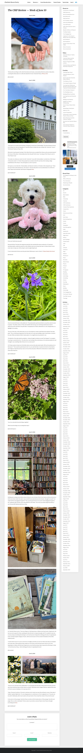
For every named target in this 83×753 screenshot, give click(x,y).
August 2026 (66, 304)
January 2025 (66, 342)
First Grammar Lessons (68, 20)
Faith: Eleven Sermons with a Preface (69, 27)
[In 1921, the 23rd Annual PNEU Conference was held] (73, 160)
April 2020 (65, 458)
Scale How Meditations (68, 22)
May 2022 (65, 407)
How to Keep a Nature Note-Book (69, 105)
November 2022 (66, 395)
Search (71, 2)
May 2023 (65, 383)
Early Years (65, 217)
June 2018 (65, 502)
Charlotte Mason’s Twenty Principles (69, 55)
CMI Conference (66, 202)
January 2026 (66, 318)
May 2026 (65, 310)
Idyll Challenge (66, 239)
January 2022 (66, 415)
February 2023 (66, 389)
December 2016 (66, 539)
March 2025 (65, 338)
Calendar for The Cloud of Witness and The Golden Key (69, 36)
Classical (65, 200)
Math (64, 251)
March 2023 (65, 387)
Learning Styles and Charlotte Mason (69, 97)
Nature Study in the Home (49, 251)
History (64, 237)
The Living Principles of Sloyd (69, 83)
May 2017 (65, 529)
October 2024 (66, 348)
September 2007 (66, 569)
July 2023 (65, 379)
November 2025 (66, 322)
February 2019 (66, 486)
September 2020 (66, 448)
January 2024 (66, 367)
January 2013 (66, 557)
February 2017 (66, 535)
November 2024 (66, 346)
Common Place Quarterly (68, 207)
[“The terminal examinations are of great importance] (73, 153)
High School (65, 235)
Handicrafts (65, 231)
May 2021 (65, 431)
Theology (65, 298)
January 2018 (66, 513)
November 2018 (66, 492)
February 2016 (66, 555)
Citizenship (65, 198)
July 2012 (65, 559)
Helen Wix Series (66, 233)
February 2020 (66, 462)
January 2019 (66, 488)
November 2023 (66, 371)
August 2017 (66, 523)
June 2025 (65, 332)
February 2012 (66, 561)
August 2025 (66, 328)
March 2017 (65, 533)
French (64, 223)
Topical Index (65, 2)
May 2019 (65, 480)
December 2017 (66, 515)
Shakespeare (66, 284)
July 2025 (65, 330)
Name (14, 733)
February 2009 (66, 565)
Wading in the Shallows (68, 99)
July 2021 (65, 427)
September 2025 (66, 326)
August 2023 (66, 377)
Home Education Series (45, 2)
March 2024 (65, 363)
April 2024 (65, 360)
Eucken (64, 221)
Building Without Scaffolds (69, 94)
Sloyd (64, 286)
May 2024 (65, 358)
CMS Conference (66, 205)
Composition (66, 209)
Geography (65, 225)
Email (32, 733)
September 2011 (66, 563)
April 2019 (65, 482)
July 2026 (65, 306)
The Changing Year (67, 34)
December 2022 (66, 393)
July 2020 (65, 452)
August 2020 (66, 450)
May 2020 (65, 456)
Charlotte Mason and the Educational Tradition (68, 59)
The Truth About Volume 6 (68, 90)
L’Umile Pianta (66, 241)
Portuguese (65, 269)
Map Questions (66, 18)
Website (50, 733)
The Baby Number (67, 32)
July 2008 (65, 567)
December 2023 (66, 369)
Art (64, 190)
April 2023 (65, 385)
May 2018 (65, 504)
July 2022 (65, 403)
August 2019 (66, 474)
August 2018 (66, 498)
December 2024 (66, 344)
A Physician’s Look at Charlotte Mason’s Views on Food (70, 115)
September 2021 (66, 423)
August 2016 (66, 547)
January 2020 (66, 464)
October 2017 (66, 519)
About (28, 2)
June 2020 (65, 454)
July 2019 (65, 476)
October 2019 (66, 470)
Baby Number (66, 194)
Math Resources (66, 12)
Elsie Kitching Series (67, 219)
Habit (64, 229)
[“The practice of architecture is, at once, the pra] (66, 153)
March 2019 (65, 484)
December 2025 (66, 320)
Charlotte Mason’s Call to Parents (68, 75)
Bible (64, 196)
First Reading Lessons (68, 92)
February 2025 (66, 340)
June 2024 (65, 356)
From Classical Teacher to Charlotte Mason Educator (69, 125)
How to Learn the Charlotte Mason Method (69, 78)
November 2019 (66, 468)
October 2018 (66, 494)
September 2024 (66, 350)
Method (65, 253)
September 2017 (66, 521)
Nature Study (66, 261)
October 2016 (66, 543)
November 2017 (66, 517)
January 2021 (66, 440)
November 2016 (66, 541)
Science (64, 280)
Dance (64, 211)
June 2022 (65, 405)
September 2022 (66, 399)
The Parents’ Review (67, 294)
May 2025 (65, 334)
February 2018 (66, 511)
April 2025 (65, 336)
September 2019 (66, 472)
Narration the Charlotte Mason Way (70, 122)
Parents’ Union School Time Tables (69, 44)
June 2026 (65, 308)
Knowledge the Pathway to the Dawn (69, 176)
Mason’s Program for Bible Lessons (69, 62)
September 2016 (66, 545)
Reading (65, 271)
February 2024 (66, 365)
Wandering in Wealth (67, 182)
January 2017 (66, 537)
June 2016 (65, 551)
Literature (65, 249)
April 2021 (65, 433)
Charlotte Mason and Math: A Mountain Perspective (69, 65)
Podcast (65, 265)
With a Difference (67, 178)
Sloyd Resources (66, 16)
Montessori (65, 255)
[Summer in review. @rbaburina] (66, 160)
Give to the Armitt (67, 48)
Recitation (65, 273)
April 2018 (65, 507)
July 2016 (65, 549)
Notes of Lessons (67, 46)
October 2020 (66, 446)
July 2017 (65, 525)
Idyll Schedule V (66, 39)
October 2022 (66, 397)
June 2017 (65, 527)
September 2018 (66, 496)
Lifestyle (65, 247)
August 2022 (66, 401)
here (33, 169)
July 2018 (65, 500)
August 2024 (66, 352)
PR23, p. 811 (44, 73)
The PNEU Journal (67, 296)
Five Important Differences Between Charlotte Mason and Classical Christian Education (69, 87)
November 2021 (66, 419)
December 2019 (66, 466)
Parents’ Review (57, 2)
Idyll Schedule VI (66, 41)
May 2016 (65, 553)
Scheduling (65, 278)
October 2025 (66, 324)
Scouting (65, 282)
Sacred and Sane (66, 184)
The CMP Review (67, 24)
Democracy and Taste (67, 213)
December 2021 (66, 417)
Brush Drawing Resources (68, 14)
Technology (65, 290)
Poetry (64, 267)
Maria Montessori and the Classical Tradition (68, 118)
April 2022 (65, 409)
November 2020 (66, 444)
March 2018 (65, 509)
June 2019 (65, 478)
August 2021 (66, 425)
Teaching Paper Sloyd (67, 72)
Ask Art (64, 192)
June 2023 (65, 381)
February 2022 (66, 413)
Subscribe (65, 130)
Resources (35, 2)
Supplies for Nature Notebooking (67, 102)
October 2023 (66, 373)
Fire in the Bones (66, 180)
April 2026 (65, 312)
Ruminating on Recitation (68, 108)
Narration (65, 259)
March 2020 (65, 460)
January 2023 (66, 391)
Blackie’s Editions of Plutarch (69, 30)
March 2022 (65, 411)
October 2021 (66, 421)
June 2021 (65, 429)
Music (64, 257)
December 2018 (66, 490)
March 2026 (65, 314)
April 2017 (65, 531)
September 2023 (66, 375)
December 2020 (66, 442)
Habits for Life (66, 110)
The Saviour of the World (68, 10)
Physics (64, 263)
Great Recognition (67, 227)
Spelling (65, 288)
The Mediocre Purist (67, 81)
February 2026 (66, 316)
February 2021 (66, 438)
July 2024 (65, 354)
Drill (64, 215)
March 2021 (65, 436)
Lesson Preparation (67, 112)
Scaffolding (65, 276)
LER (64, 245)
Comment (32, 722)
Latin (64, 243)
